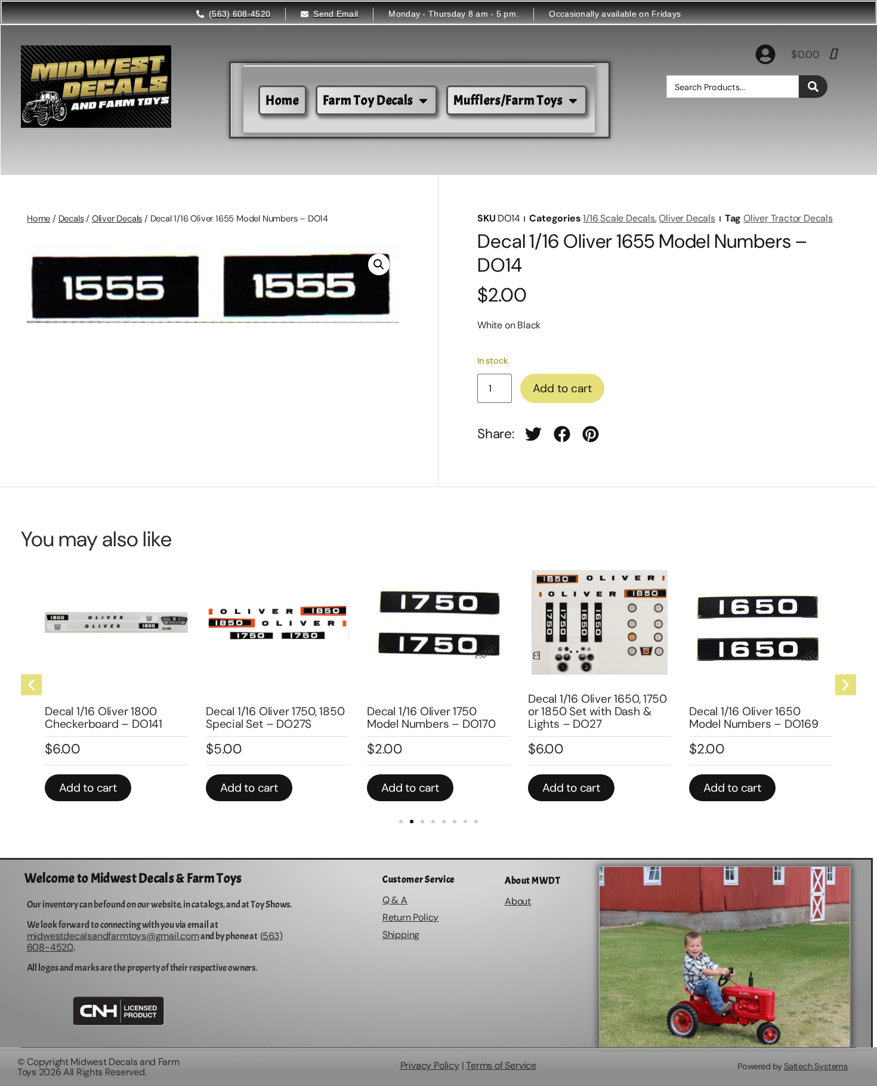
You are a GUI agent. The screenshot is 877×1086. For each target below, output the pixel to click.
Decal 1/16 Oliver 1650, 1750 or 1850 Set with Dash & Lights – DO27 (597, 711)
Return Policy (410, 917)
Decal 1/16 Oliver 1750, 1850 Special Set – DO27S (275, 717)
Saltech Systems (816, 1066)
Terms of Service (501, 1065)
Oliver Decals (117, 218)
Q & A (394, 900)
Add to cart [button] (88, 787)
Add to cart (562, 388)
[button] (379, 264)
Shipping (400, 934)
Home (38, 218)
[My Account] (765, 54)
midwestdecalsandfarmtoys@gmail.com (113, 936)
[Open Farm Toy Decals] (423, 101)
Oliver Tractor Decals (788, 218)
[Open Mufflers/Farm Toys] (573, 101)
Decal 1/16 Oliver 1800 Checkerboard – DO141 (103, 717)
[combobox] (732, 86)
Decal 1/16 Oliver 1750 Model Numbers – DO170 (431, 717)
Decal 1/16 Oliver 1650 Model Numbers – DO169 (754, 717)
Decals (71, 218)
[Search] (813, 86)
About (518, 901)
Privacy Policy (429, 1065)
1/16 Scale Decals (619, 218)
